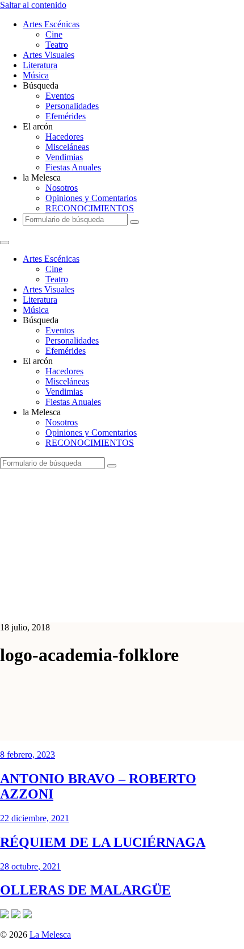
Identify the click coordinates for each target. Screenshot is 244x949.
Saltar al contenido (33, 5)
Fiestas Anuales (73, 167)
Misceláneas (67, 147)
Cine (53, 34)
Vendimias (64, 157)
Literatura (40, 65)
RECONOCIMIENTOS (89, 208)
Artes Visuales (48, 55)
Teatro (56, 44)
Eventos (59, 96)
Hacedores (64, 136)
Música (36, 75)
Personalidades (72, 106)
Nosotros (61, 188)
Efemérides (65, 116)
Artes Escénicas (51, 24)
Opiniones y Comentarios (91, 198)
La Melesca (50, 934)
